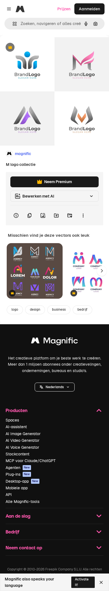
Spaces (12, 420)
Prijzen (63, 8)
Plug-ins (18, 474)
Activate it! (82, 582)
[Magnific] (54, 342)
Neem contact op (24, 547)
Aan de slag (18, 516)
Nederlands (55, 387)
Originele (37, 47)
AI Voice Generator (22, 447)
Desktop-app (22, 481)
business (59, 309)
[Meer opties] (83, 215)
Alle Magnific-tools (22, 501)
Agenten (18, 467)
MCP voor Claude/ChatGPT (31, 460)
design (35, 309)
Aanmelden (89, 8)
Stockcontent (17, 454)
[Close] (101, 582)
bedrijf (82, 309)
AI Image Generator (23, 433)
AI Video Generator (22, 440)
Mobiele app (17, 487)
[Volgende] (102, 271)
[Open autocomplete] (12, 24)
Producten (16, 410)
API (9, 494)
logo (14, 309)
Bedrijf (12, 532)
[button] (55, 387)
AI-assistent (16, 426)
